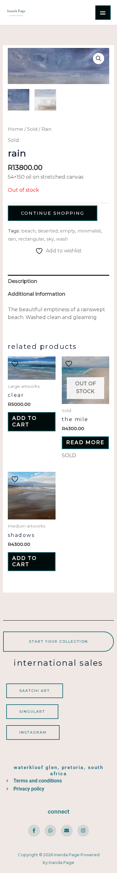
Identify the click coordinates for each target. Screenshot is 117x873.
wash (62, 239)
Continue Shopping (52, 213)
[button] (98, 58)
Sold (32, 129)
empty (67, 231)
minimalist (89, 231)
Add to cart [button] (24, 421)
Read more (85, 442)
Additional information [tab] (36, 294)
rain (12, 239)
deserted (48, 231)
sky (50, 239)
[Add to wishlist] (15, 363)
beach (28, 231)
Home (15, 129)
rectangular (31, 239)
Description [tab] (22, 281)
